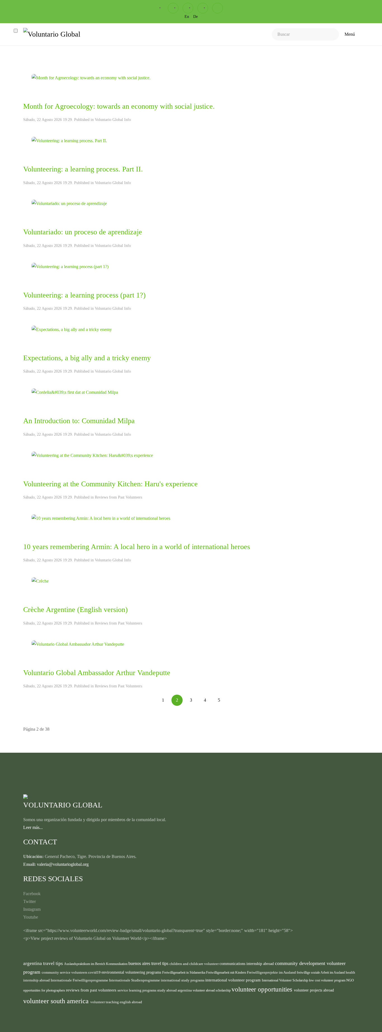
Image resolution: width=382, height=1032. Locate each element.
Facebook (32, 893)
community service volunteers (65, 972)
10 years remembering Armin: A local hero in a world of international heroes (136, 547)
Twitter (29, 901)
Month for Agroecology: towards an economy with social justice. (119, 106)
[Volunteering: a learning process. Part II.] (69, 140)
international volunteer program (233, 980)
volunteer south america (56, 1001)
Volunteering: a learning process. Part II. (83, 169)
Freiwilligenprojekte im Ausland (272, 972)
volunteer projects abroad (314, 990)
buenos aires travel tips (148, 963)
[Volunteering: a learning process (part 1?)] (70, 266)
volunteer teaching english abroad (116, 1002)
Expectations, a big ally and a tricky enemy (87, 358)
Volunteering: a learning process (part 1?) (84, 295)
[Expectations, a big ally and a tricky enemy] (72, 329)
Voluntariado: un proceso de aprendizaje (82, 232)
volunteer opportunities (263, 989)
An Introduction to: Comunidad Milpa (79, 421)
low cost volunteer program (327, 980)
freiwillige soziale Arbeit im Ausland (321, 972)
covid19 (95, 972)
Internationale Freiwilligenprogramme (80, 980)
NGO (350, 980)
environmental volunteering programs (132, 972)
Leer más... (33, 827)
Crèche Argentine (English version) (75, 610)
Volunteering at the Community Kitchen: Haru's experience (110, 484)
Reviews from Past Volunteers (118, 497)
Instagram (32, 909)
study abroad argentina (175, 990)
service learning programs (137, 990)
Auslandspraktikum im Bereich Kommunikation (96, 964)
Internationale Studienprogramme (135, 980)
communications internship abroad (247, 964)
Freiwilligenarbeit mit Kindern (226, 972)
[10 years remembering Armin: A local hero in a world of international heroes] (101, 518)
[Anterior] (149, 696)
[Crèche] (40, 580)
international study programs (183, 980)
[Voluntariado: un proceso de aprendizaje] (69, 203)
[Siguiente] (233, 696)
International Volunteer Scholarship (285, 980)
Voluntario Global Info (113, 120)
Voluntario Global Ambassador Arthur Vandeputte (96, 673)
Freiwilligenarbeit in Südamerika (184, 972)
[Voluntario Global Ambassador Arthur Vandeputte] (78, 643)
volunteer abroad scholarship (212, 990)
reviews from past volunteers (91, 990)
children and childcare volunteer (194, 964)
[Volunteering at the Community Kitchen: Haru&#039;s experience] (92, 454)
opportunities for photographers (44, 990)
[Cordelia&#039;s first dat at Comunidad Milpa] (75, 392)
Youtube (30, 917)
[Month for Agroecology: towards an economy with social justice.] (91, 77)
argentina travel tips (43, 963)
